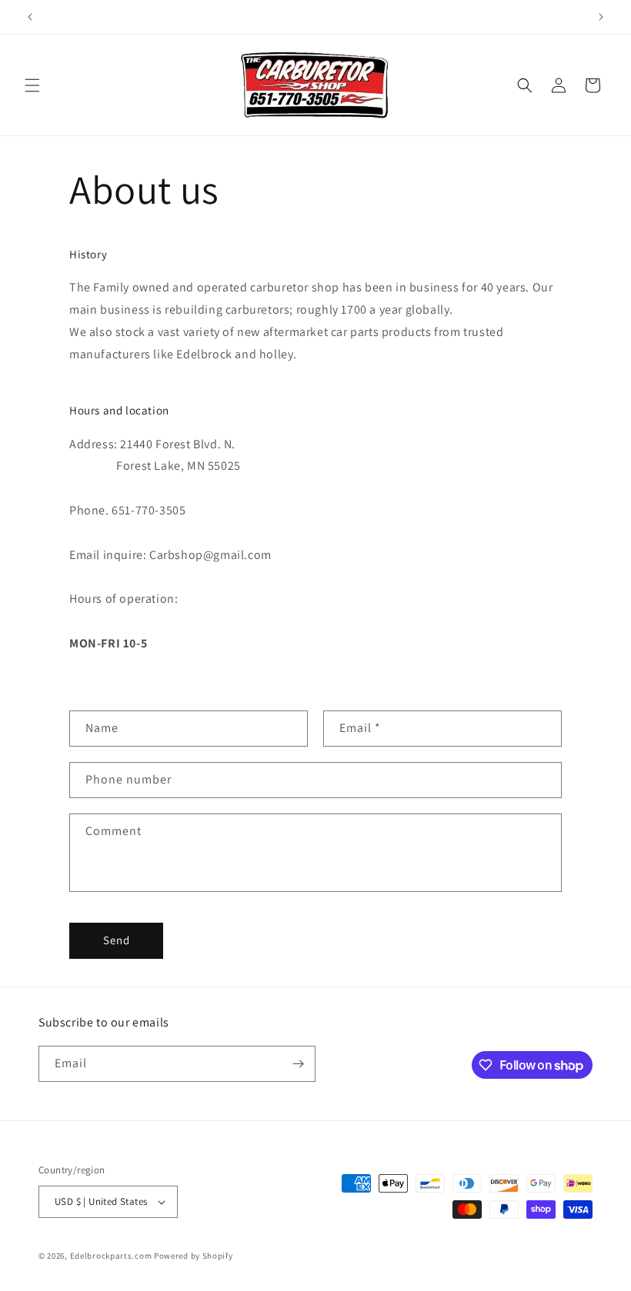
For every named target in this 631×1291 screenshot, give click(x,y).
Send (116, 940)
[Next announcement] (601, 17)
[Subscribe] (298, 1064)
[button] (32, 85)
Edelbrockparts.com (111, 1255)
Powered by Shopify (193, 1255)
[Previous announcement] (30, 17)
